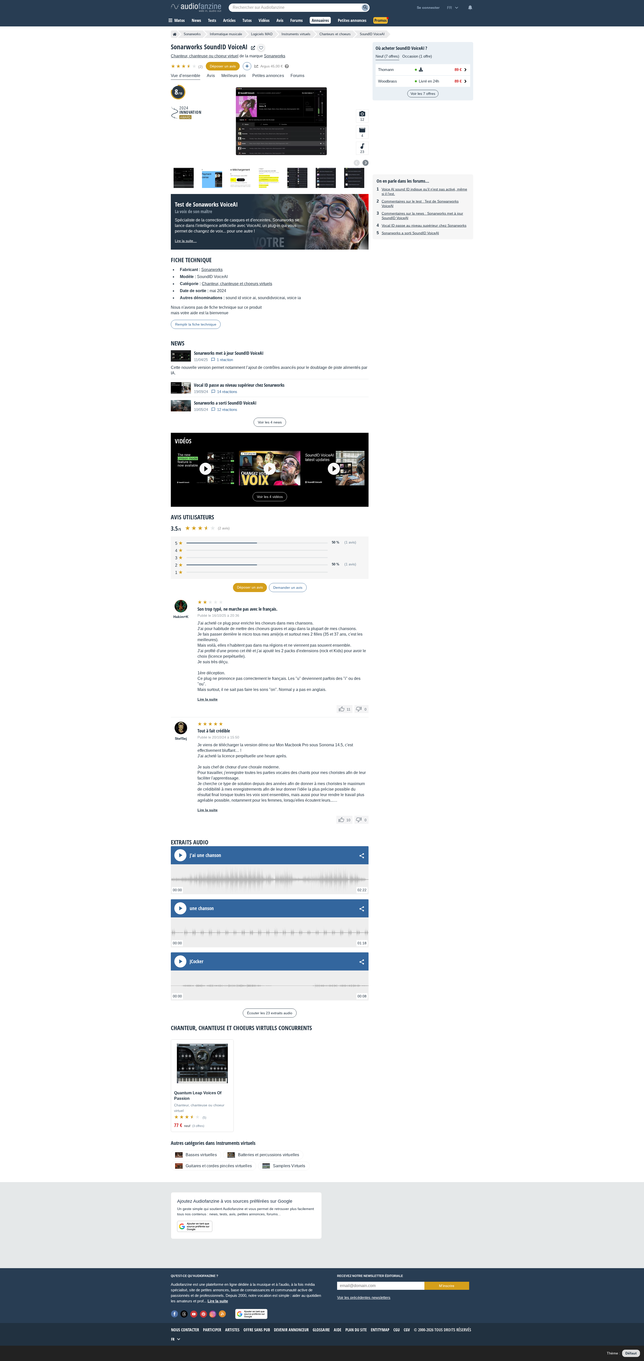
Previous (357, 163)
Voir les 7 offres (423, 94)
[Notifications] (470, 8)
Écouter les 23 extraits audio (269, 1013)
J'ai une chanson (205, 855)
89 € (458, 69)
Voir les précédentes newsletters (363, 1297)
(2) (200, 67)
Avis (211, 75)
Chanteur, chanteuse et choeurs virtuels (237, 284)
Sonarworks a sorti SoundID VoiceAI (410, 233)
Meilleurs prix (233, 75)
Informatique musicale (226, 34)
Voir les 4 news (270, 422)
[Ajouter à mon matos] (261, 48)
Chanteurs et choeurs (335, 34)
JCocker (196, 961)
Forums (297, 75)
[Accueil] (175, 34)
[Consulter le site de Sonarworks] (252, 48)
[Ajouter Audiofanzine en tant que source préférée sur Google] (194, 1226)
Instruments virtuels (295, 34)
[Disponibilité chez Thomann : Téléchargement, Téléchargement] (428, 70)
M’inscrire (446, 1286)
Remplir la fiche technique (195, 324)
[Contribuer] (247, 66)
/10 (178, 92)
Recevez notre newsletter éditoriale (370, 1276)
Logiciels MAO (261, 34)
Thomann (386, 69)
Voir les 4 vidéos (270, 497)
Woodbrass (387, 81)
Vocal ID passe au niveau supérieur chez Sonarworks (424, 225)
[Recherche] (365, 7)
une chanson (202, 908)
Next (366, 163)
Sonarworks (192, 34)
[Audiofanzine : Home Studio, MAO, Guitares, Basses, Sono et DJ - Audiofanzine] (196, 7)
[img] (184, 66)
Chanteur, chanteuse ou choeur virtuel (204, 56)
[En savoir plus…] (287, 66)
